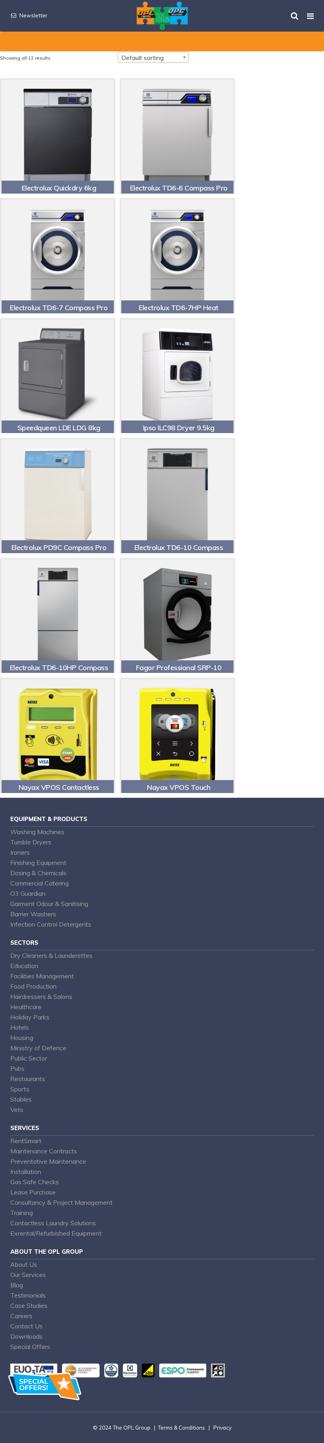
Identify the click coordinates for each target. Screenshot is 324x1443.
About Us (23, 1264)
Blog (16, 1285)
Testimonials (28, 1295)
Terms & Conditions (181, 1427)
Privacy (222, 1427)
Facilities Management (42, 976)
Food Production (33, 986)
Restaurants (27, 1079)
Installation (25, 1171)
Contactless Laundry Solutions (53, 1223)
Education (24, 966)
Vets (16, 1109)
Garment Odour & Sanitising (49, 904)
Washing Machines (37, 832)
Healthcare (25, 1007)
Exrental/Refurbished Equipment (56, 1233)
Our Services (28, 1275)
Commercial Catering (39, 883)
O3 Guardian (27, 893)
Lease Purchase (33, 1192)
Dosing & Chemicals (38, 873)
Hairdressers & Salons (41, 996)
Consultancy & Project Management (61, 1202)
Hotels (19, 1027)
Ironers (20, 852)
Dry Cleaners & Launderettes (51, 955)
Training (21, 1213)
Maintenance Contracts (43, 1151)
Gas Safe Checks (34, 1182)
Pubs (17, 1068)
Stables (21, 1099)
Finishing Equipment (38, 863)
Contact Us (26, 1326)
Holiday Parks (29, 1017)
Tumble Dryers (30, 842)
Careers (21, 1316)
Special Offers (30, 1347)
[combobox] (153, 57)
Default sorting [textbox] (142, 58)
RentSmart (25, 1141)
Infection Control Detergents (50, 924)
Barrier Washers (33, 914)
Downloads (26, 1336)
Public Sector (28, 1058)
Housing (21, 1038)
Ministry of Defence (38, 1048)
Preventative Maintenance (48, 1161)
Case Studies (28, 1305)
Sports (19, 1089)
